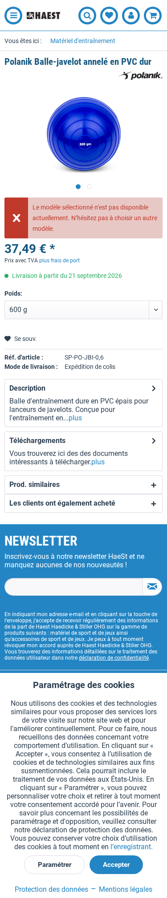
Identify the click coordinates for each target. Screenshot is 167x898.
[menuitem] (11, 15)
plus (75, 418)
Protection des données (51, 889)
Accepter (116, 865)
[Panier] (153, 15)
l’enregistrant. (131, 847)
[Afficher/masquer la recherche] (87, 15)
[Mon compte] (131, 15)
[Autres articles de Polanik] (140, 75)
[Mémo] (109, 15)
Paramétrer (54, 865)
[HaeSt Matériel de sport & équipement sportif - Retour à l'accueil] (43, 16)
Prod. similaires (34, 484)
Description (27, 388)
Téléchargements (37, 440)
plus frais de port (59, 260)
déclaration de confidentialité (114, 658)
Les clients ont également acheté (62, 503)
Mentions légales (124, 889)
